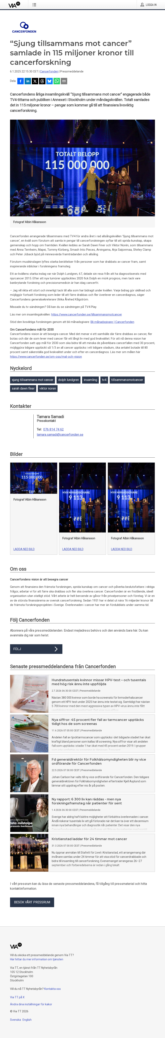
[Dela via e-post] (64, 81)
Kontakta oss (52, 988)
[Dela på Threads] (42, 81)
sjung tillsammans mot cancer (32, 380)
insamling (90, 380)
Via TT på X (17, 997)
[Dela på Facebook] (20, 81)
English (27, 1019)
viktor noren (47, 388)
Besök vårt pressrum (32, 902)
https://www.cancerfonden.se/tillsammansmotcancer (86, 314)
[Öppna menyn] (35, 4)
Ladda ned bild (24, 549)
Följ (17, 649)
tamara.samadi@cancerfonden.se (60, 435)
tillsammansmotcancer (127, 380)
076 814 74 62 (53, 429)
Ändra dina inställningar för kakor (31, 1004)
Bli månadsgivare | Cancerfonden (112, 322)
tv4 (104, 380)
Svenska (15, 1019)
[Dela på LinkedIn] (28, 81)
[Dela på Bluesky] (49, 81)
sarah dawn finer (23, 388)
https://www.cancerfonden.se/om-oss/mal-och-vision (46, 356)
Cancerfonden (49, 71)
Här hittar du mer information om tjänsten (36, 959)
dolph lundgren (68, 380)
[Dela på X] (35, 81)
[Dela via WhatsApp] (57, 81)
